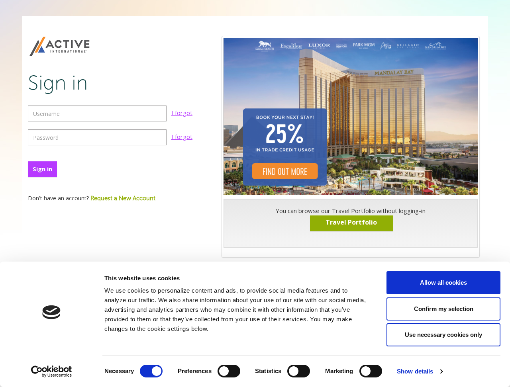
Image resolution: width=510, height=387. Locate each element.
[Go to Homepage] (59, 47)
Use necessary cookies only (443, 334)
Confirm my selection (443, 308)
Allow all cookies (443, 282)
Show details (415, 371)
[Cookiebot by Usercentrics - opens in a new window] (51, 371)
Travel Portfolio (351, 222)
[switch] (229, 371)
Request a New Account (122, 198)
